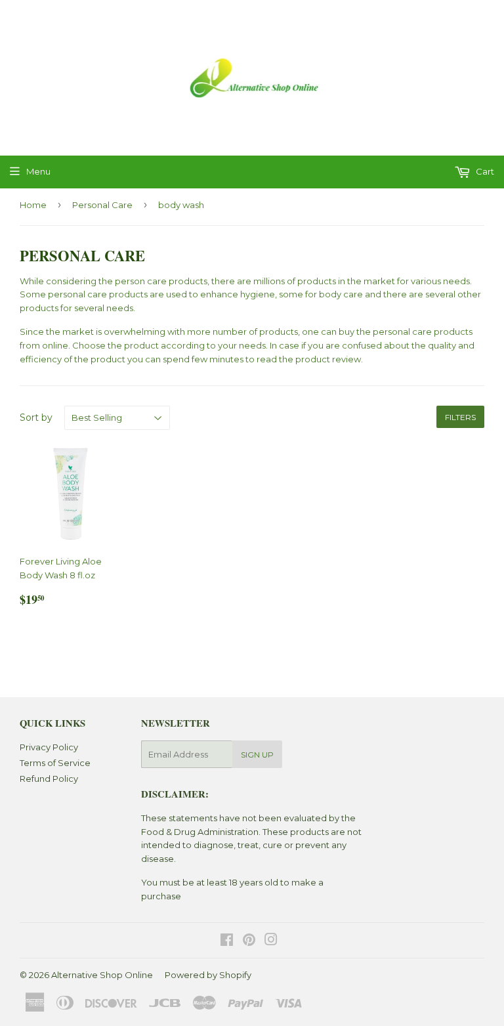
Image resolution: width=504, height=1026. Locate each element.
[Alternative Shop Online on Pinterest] (249, 941)
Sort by (36, 417)
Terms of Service (55, 763)
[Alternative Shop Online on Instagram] (271, 941)
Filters (460, 417)
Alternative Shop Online (102, 975)
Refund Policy (49, 778)
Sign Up (257, 754)
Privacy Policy (49, 747)
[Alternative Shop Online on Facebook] (227, 941)
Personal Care (102, 205)
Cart (484, 171)
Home (33, 205)
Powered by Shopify (208, 975)
